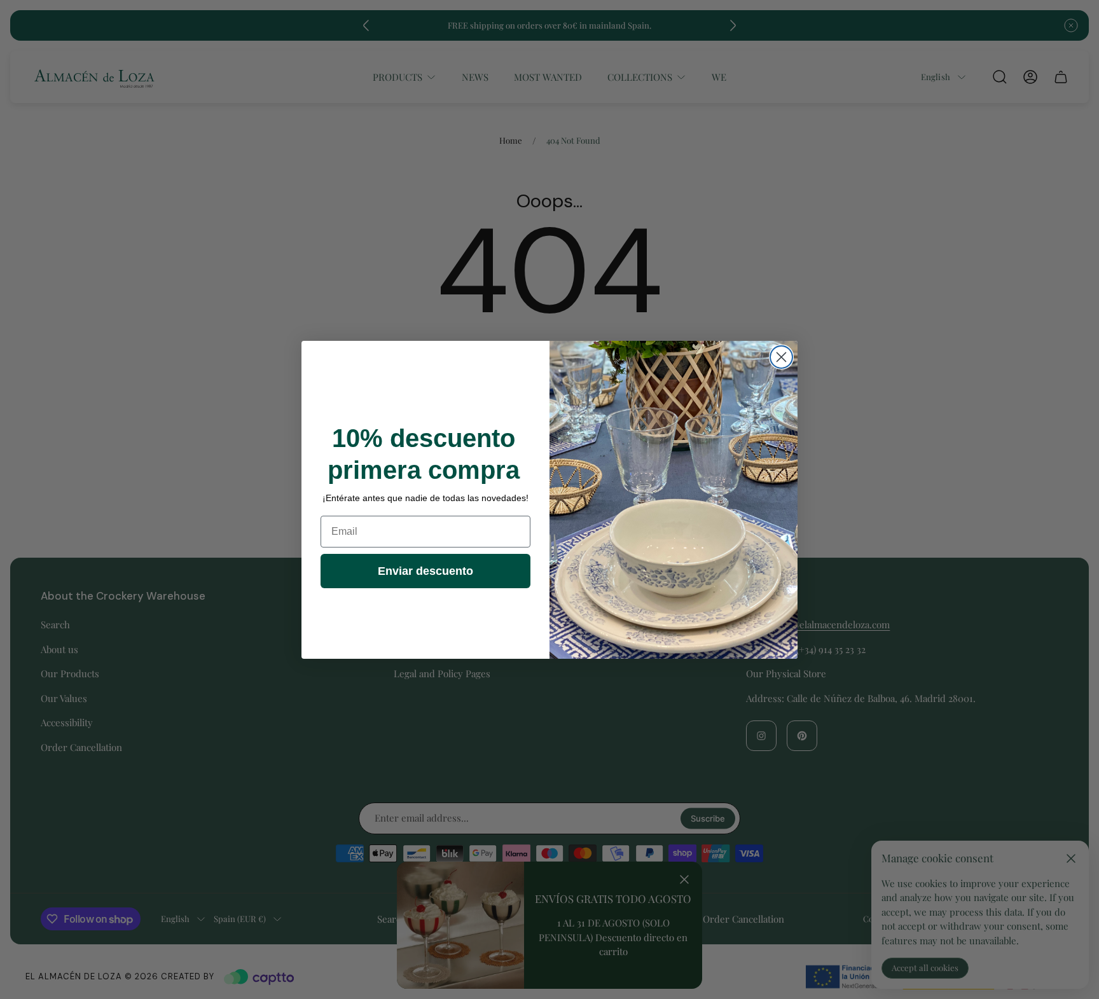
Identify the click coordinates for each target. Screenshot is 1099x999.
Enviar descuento (425, 571)
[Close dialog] (781, 357)
